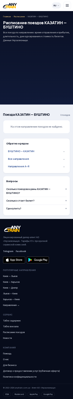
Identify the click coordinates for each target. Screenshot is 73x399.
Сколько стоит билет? (20, 200)
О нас (6, 359)
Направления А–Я (36, 166)
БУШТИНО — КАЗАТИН (36, 151)
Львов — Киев (10, 293)
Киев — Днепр (10, 288)
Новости (7, 338)
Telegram (8, 251)
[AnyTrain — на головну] (10, 6)
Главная (7, 16)
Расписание (19, 16)
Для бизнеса (9, 365)
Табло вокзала (11, 326)
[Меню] (67, 5)
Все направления (36, 158)
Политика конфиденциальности (19, 377)
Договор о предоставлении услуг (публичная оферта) (31, 371)
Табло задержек (12, 320)
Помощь (7, 353)
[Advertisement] (36, 68)
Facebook (21, 251)
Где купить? (13, 208)
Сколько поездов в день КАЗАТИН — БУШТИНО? (28, 190)
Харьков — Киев (11, 299)
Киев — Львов (10, 276)
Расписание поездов (14, 332)
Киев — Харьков (11, 282)
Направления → (11, 305)
